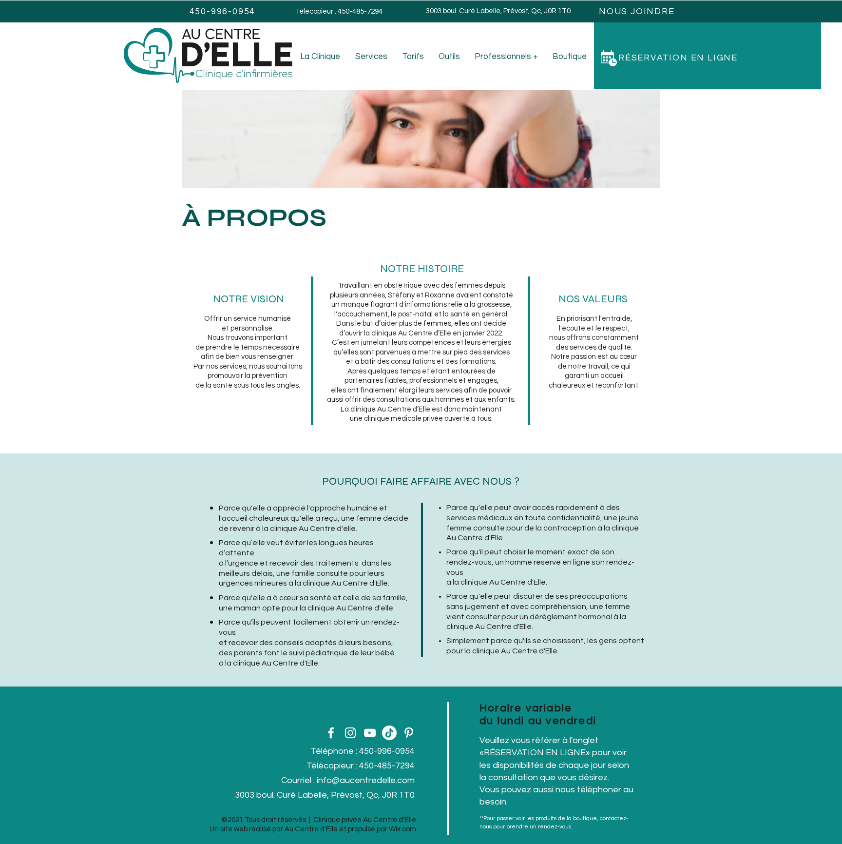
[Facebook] (331, 733)
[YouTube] (370, 733)
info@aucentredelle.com (366, 780)
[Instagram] (350, 733)
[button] (707, 57)
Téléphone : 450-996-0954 (363, 751)
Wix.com (402, 829)
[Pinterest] (409, 733)
